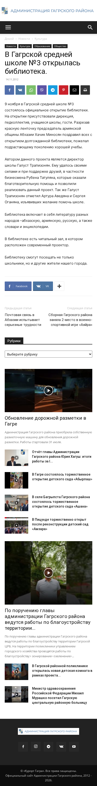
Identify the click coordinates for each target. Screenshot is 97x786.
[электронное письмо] (74, 90)
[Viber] (42, 90)
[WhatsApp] (31, 90)
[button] (8, 27)
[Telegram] (52, 90)
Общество (60, 46)
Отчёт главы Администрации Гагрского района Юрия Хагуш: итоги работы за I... (61, 456)
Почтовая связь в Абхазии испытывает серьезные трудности (23, 320)
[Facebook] (9, 90)
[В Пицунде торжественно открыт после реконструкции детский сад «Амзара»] (16, 525)
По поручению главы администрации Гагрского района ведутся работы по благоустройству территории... (47, 619)
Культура (41, 39)
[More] (59, 286)
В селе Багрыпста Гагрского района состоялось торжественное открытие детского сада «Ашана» (61, 501)
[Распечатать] (85, 90)
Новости (24, 39)
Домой (9, 39)
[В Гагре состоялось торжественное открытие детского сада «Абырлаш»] (16, 480)
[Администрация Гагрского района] (48, 10)
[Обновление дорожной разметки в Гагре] (48, 390)
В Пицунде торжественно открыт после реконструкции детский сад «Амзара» (60, 524)
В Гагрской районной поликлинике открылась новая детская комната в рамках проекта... (62, 670)
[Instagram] (35, 746)
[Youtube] (74, 746)
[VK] (20, 90)
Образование (42, 46)
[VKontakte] (61, 746)
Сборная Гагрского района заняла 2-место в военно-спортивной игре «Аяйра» (70, 320)
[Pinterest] (63, 90)
